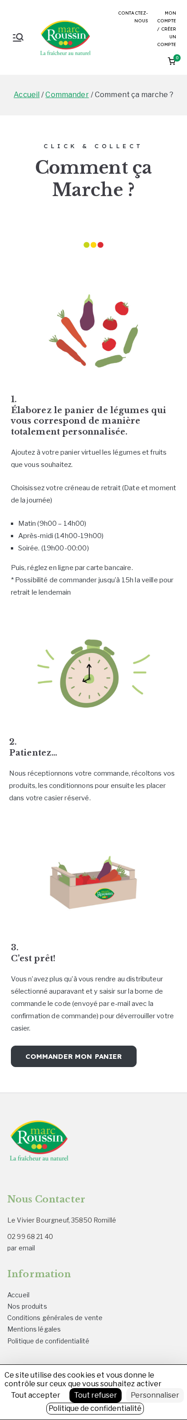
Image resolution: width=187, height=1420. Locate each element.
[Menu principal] (18, 37)
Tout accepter (35, 1395)
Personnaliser (155, 1395)
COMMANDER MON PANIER (73, 1056)
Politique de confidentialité (48, 1341)
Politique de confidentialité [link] (95, 1408)
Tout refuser (95, 1395)
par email (21, 1248)
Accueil (18, 1295)
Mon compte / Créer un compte (167, 28)
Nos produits (27, 1306)
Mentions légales (34, 1329)
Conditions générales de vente (55, 1318)
